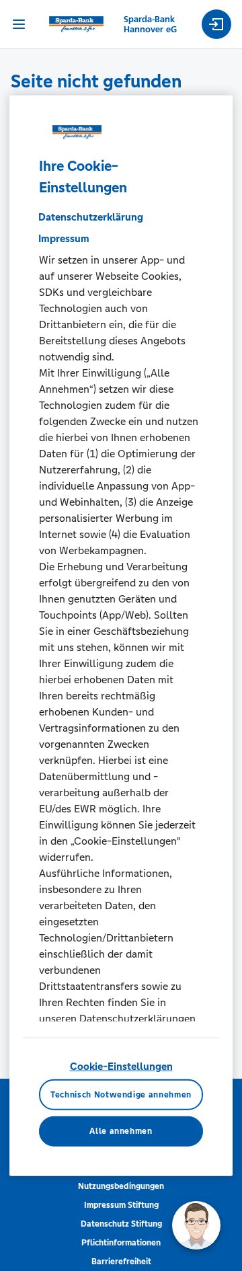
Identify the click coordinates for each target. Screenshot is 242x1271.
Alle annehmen (120, 1131)
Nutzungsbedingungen (121, 1186)
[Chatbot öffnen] (196, 1225)
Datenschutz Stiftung (121, 1224)
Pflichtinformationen (121, 1242)
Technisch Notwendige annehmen (121, 1094)
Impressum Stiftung (121, 1205)
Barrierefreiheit (121, 1261)
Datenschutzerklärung (90, 216)
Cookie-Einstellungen (121, 1066)
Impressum (63, 238)
